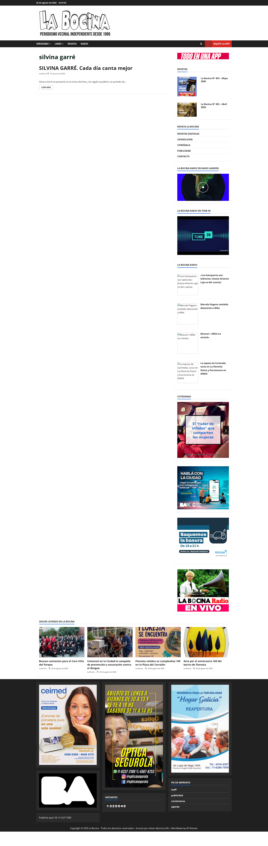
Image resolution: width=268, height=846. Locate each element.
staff (173, 789)
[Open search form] (201, 44)
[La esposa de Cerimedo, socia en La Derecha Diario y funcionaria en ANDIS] (187, 372)
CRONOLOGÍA (185, 139)
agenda (175, 806)
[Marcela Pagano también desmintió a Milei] (187, 313)
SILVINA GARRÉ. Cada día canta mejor (85, 68)
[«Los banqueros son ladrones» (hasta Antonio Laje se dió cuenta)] (187, 284)
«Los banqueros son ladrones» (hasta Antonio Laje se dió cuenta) (214, 279)
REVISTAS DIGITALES (188, 133)
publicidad (177, 795)
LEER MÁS (47, 88)
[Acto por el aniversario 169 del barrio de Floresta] (206, 642)
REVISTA (72, 43)
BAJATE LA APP (222, 43)
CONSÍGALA (183, 145)
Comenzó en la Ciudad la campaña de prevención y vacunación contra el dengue (109, 664)
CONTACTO (183, 156)
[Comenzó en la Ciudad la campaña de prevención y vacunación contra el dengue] (110, 642)
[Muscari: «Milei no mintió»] (187, 343)
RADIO (84, 43)
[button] (186, 454)
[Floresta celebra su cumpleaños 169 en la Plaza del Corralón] (158, 642)
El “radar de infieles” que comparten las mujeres (203, 430)
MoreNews (177, 828)
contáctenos (178, 801)
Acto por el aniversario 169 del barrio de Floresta (203, 662)
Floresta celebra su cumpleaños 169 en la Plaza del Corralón (157, 662)
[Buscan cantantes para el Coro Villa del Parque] (61, 642)
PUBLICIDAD (184, 150)
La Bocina (43, 73)
